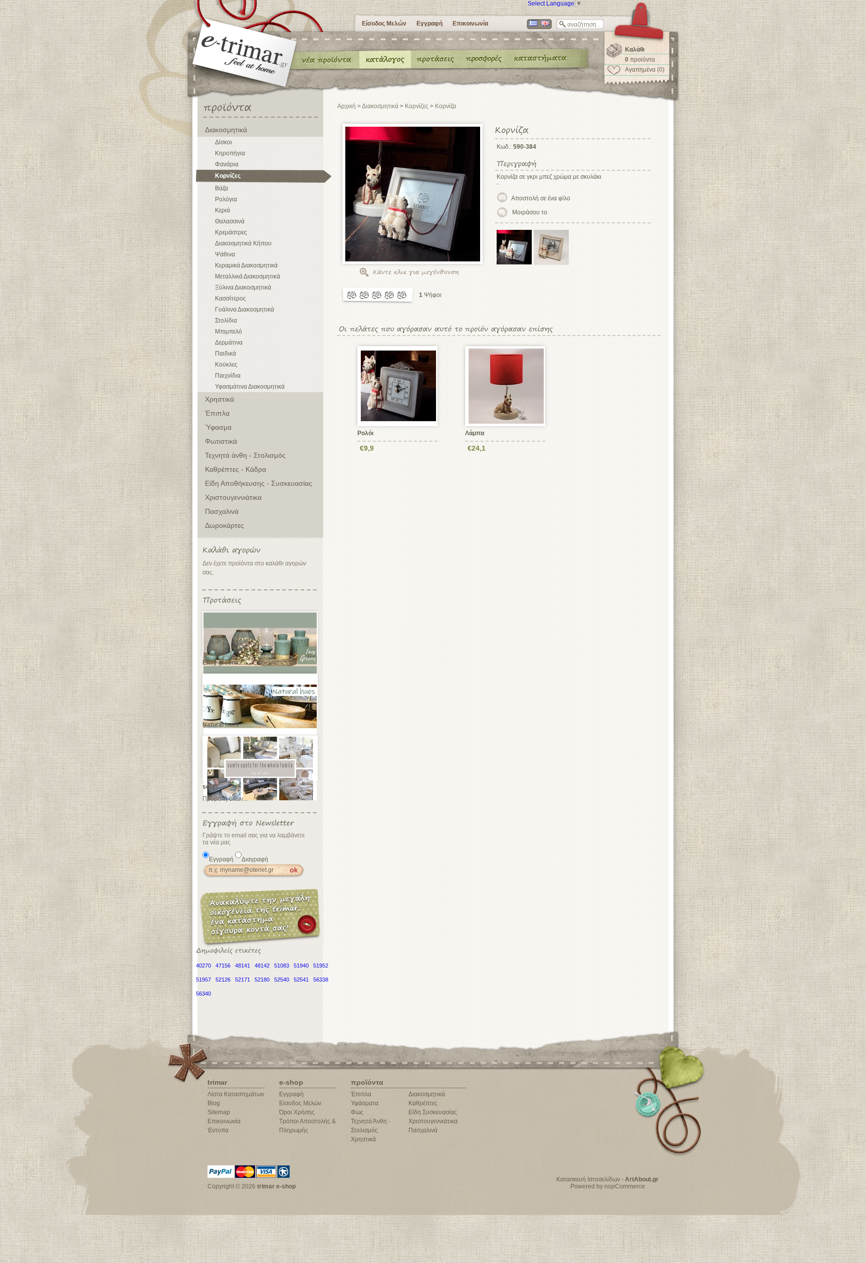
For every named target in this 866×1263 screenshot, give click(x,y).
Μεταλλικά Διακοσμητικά (247, 276)
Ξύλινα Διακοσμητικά (243, 287)
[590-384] (514, 262)
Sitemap (218, 1112)
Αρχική (346, 106)
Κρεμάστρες (231, 232)
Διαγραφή (255, 859)
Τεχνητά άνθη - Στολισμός (245, 455)
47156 (223, 966)
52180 (262, 980)
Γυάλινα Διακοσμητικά (244, 309)
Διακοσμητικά (226, 130)
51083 (281, 966)
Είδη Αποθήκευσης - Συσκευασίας (258, 483)
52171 (242, 980)
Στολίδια (226, 320)
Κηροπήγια (230, 153)
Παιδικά (225, 353)
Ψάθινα (225, 254)
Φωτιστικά (221, 441)
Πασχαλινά (222, 511)
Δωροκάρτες (224, 525)
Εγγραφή (429, 23)
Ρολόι (365, 433)
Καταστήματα (538, 59)
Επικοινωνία (470, 23)
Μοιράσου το (529, 212)
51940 (301, 966)
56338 (320, 980)
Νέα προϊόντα (327, 59)
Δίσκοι (223, 142)
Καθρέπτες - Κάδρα (235, 469)
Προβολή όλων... (225, 798)
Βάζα (221, 188)
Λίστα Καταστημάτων (235, 1094)
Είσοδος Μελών (384, 23)
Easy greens (220, 662)
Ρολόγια (226, 199)
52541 (301, 980)
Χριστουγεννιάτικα (233, 497)
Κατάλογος (385, 59)
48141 (242, 966)
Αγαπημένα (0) (645, 69)
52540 (281, 980)
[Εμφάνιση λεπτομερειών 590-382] (398, 385)
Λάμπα (474, 433)
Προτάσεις (437, 59)
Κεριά (222, 210)
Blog (213, 1103)
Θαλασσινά (230, 221)
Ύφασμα (218, 427)
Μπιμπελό (228, 331)
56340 (203, 994)
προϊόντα (640, 59)
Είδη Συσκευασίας (432, 1112)
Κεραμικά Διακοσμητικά (246, 265)
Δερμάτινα (229, 342)
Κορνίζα (445, 106)
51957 (203, 980)
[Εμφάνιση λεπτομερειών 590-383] (506, 385)
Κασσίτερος (230, 298)
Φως (357, 1112)
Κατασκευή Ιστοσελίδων (588, 1179)
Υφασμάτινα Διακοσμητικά (250, 386)
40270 (203, 966)
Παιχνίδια (228, 375)
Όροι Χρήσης (297, 1112)
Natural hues (220, 724)
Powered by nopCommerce (607, 1186)
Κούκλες (226, 364)
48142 (262, 966)
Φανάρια (227, 164)
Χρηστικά (219, 399)
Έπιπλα (217, 413)
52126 (223, 980)
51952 (320, 966)
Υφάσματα (364, 1103)
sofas (210, 786)
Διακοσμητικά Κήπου (243, 243)
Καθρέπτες (423, 1103)
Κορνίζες (228, 175)
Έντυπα (484, 59)
